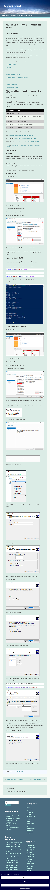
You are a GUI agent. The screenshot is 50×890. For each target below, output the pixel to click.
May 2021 (29, 859)
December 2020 (31, 865)
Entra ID (29, 814)
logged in (14, 791)
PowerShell (30, 825)
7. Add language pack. (11, 84)
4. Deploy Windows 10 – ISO (13, 74)
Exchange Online (31, 816)
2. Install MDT (9, 67)
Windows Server (31, 828)
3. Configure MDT (10, 71)
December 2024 (31, 847)
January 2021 (30, 863)
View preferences (25, 885)
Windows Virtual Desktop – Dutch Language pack (13, 857)
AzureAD (29, 809)
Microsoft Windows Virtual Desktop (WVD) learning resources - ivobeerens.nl (12, 862)
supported (27, 403)
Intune (28, 821)
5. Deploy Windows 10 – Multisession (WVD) (17, 77)
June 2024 (29, 850)
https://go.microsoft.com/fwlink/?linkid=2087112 (26, 138)
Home (3, 15)
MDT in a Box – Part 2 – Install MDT (15, 779)
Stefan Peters (16, 29)
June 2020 (29, 868)
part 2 (19, 767)
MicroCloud (12, 6)
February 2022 (30, 856)
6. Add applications (10, 81)
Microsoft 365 (30, 823)
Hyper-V (29, 819)
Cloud (14, 771)
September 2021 (31, 858)
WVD (22, 771)
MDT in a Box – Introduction (36, 779)
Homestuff (29, 818)
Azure (11, 771)
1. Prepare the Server (11, 64)
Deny (25, 881)
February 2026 (30, 845)
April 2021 (29, 861)
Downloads (13, 15)
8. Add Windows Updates (12, 87)
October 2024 (30, 849)
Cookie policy (22, 888)
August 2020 (30, 866)
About (7, 15)
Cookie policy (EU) (28, 15)
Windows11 (30, 832)
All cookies (25, 877)
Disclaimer (28, 888)
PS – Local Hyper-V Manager (13, 818)
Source (26, 131)
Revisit (29, 826)
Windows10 (18, 771)
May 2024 (29, 852)
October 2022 (30, 854)
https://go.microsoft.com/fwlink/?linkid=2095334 (28, 141)
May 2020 (29, 870)
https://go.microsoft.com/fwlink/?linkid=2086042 (21, 135)
